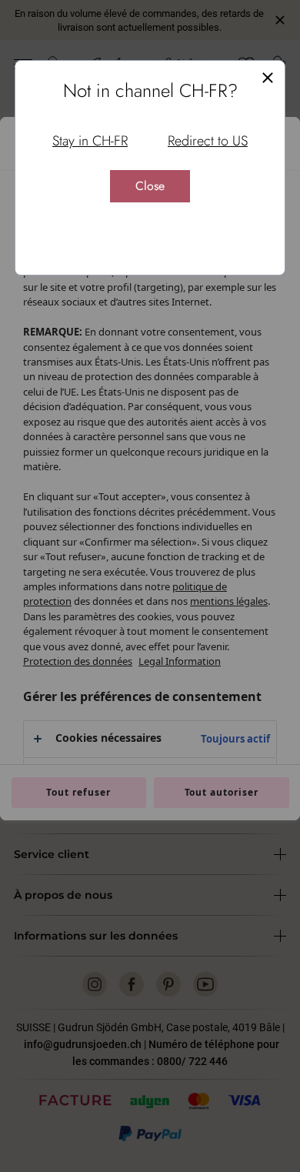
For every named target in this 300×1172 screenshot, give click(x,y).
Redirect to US (208, 141)
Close (150, 186)
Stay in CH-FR (90, 141)
